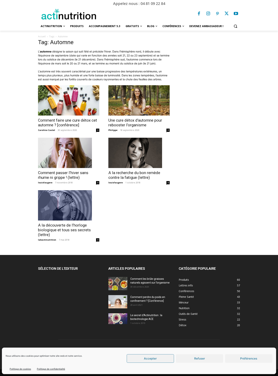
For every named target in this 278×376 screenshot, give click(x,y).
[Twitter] (227, 14)
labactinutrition (47, 239)
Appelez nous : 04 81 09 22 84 (139, 3)
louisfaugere (45, 182)
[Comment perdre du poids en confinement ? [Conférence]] (117, 301)
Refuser (199, 358)
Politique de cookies (20, 368)
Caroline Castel (46, 130)
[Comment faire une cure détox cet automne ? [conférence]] (68, 100)
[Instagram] (208, 14)
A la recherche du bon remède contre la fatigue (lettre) (134, 175)
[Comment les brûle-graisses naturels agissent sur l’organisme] (117, 283)
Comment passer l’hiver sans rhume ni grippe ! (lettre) (63, 175)
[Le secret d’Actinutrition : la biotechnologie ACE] (117, 318)
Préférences (248, 358)
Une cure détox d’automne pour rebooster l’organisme (135, 122)
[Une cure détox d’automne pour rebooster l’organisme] (139, 100)
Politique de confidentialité (51, 368)
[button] (235, 26)
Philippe (112, 130)
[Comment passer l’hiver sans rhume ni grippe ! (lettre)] (68, 153)
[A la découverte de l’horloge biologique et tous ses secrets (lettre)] (68, 205)
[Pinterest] (217, 14)
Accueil (42, 36)
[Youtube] (236, 14)
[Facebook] (199, 14)
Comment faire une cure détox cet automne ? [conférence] (67, 122)
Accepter (150, 358)
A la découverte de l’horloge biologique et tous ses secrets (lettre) (64, 230)
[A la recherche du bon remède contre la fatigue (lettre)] (139, 153)
